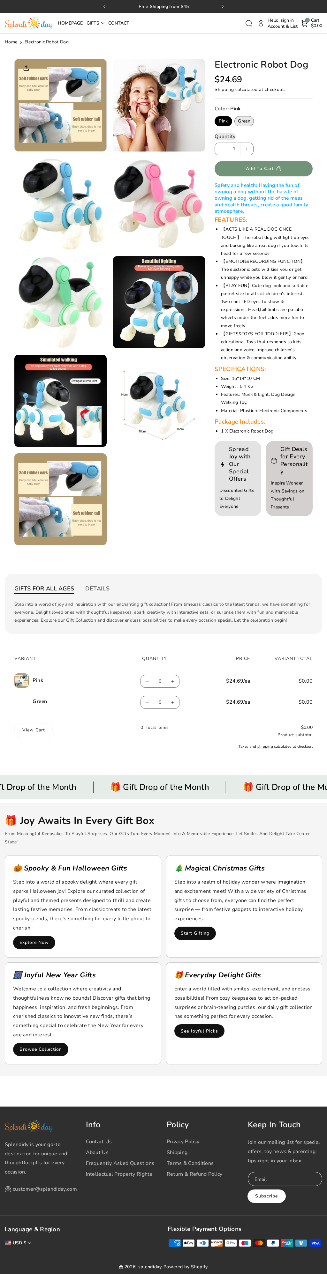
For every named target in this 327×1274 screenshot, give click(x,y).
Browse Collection (40, 1049)
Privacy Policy (183, 1141)
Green (245, 122)
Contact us (99, 1141)
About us (97, 1152)
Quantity (225, 136)
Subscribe (266, 1196)
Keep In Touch (274, 1125)
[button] (95, 23)
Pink (225, 122)
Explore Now (34, 942)
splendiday (150, 1267)
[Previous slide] (104, 7)
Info (93, 1125)
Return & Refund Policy (195, 1174)
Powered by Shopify (186, 1267)
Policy (178, 1125)
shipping (265, 746)
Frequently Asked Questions (120, 1163)
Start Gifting (195, 933)
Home (11, 42)
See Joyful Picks (199, 1031)
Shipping (224, 89)
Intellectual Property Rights (119, 1174)
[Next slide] (222, 7)
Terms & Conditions (190, 1163)
